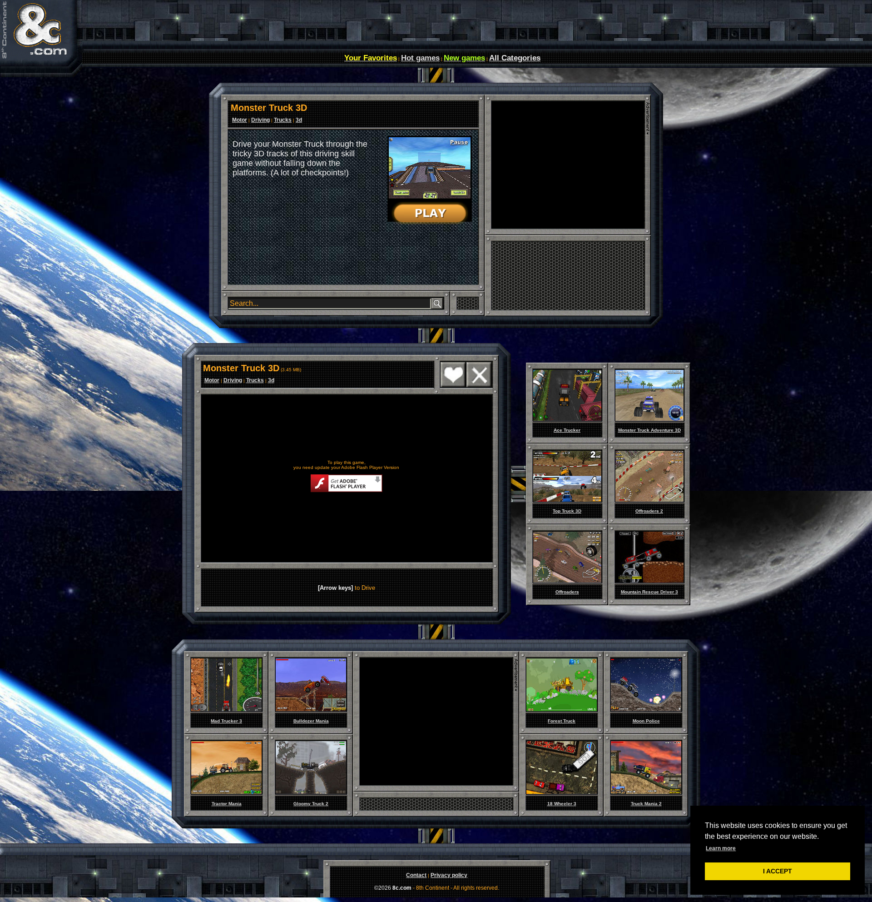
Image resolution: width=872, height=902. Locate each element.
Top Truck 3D (567, 510)
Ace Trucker (567, 430)
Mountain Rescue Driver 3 (649, 591)
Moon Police (646, 720)
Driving (260, 120)
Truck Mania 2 (646, 803)
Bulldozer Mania (311, 720)
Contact (416, 875)
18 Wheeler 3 (561, 803)
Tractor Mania (227, 803)
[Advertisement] (567, 165)
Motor (239, 120)
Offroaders (567, 591)
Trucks (283, 120)
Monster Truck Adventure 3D (649, 430)
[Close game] (479, 386)
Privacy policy (449, 875)
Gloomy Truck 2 (310, 803)
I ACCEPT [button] (777, 871)
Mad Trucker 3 (226, 720)
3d (299, 120)
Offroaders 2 (649, 510)
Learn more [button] (721, 848)
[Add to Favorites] (453, 386)
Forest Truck (561, 720)
